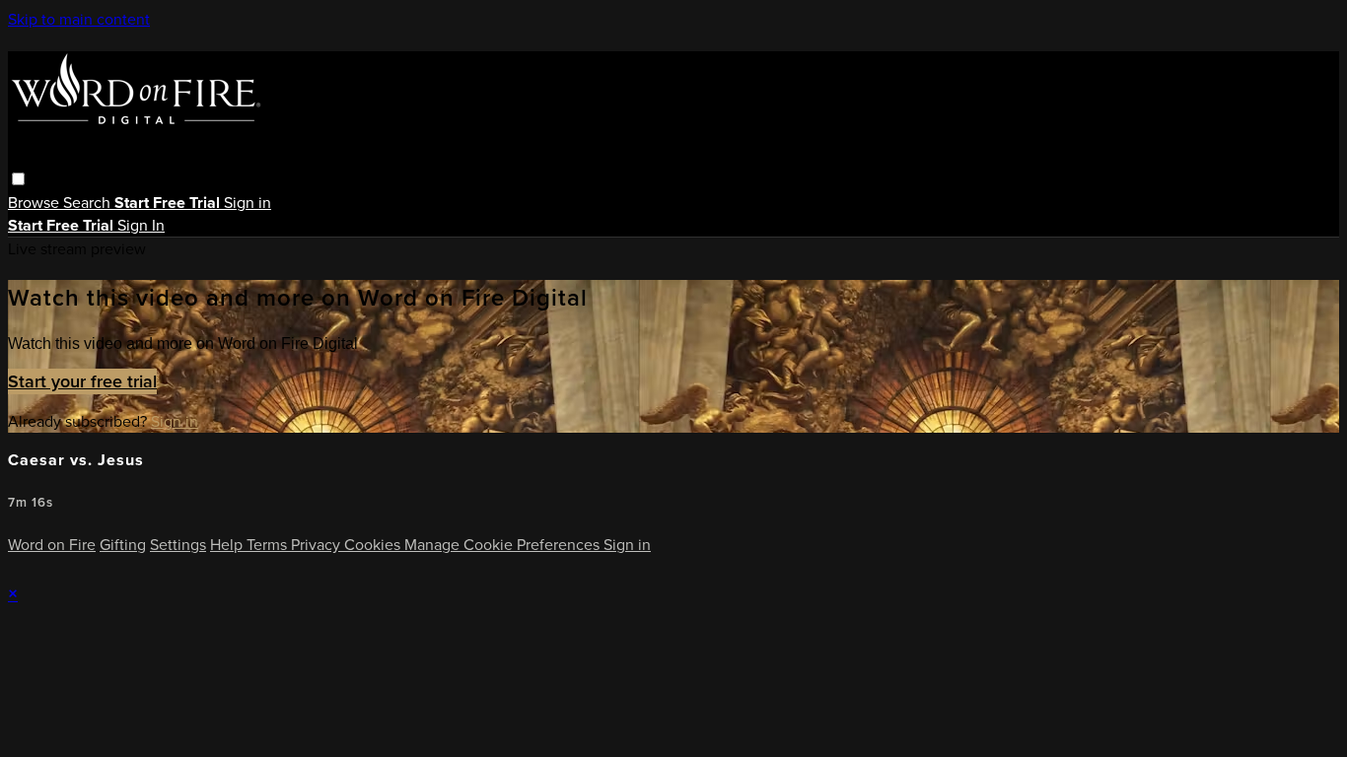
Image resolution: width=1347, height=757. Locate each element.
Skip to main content (79, 19)
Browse (35, 202)
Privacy (317, 544)
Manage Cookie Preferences (503, 544)
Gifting (123, 544)
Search (88, 202)
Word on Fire (52, 544)
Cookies (374, 544)
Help (228, 544)
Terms (269, 544)
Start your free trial (82, 381)
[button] (18, 178)
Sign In (141, 225)
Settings (178, 544)
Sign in (247, 202)
